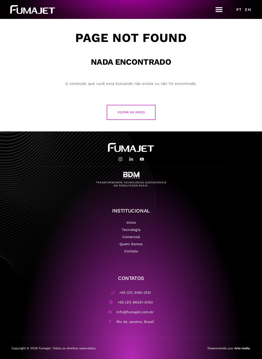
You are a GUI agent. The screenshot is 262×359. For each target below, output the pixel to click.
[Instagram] (120, 159)
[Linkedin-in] (131, 159)
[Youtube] (142, 159)
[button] (219, 9)
